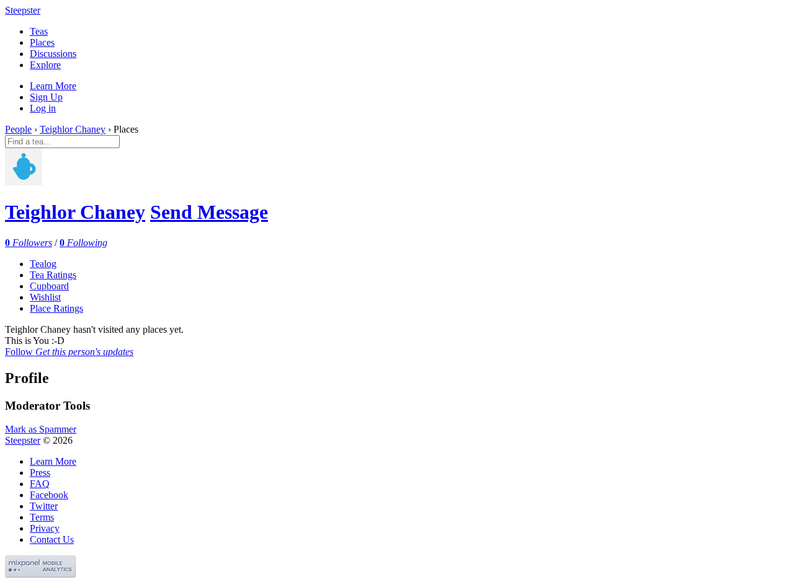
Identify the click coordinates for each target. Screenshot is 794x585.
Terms (42, 517)
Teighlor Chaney (72, 129)
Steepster (22, 10)
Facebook (49, 495)
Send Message (209, 212)
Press (40, 472)
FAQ (40, 483)
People (18, 129)
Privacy (45, 528)
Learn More (53, 86)
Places (42, 42)
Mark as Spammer (40, 429)
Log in (43, 108)
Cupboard (49, 286)
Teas (39, 31)
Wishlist (45, 297)
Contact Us (52, 539)
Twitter (44, 506)
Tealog (43, 263)
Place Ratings (56, 308)
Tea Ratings (53, 275)
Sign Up (46, 97)
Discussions (53, 53)
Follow (69, 351)
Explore (45, 64)
